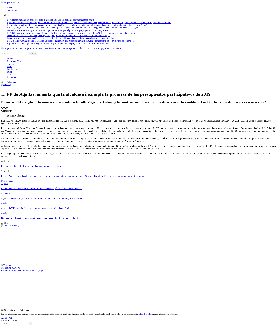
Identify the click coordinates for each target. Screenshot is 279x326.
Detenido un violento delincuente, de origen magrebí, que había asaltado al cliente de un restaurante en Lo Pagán (58, 35)
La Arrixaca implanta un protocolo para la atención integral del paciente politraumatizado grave (50, 20)
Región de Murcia (15, 61)
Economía (11, 77)
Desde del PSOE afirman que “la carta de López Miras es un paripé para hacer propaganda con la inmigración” (58, 30)
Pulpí (9, 71)
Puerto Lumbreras (15, 69)
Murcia (10, 74)
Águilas (10, 64)
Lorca (9, 66)
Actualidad (6, 193)
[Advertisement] (23, 245)
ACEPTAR (6, 318)
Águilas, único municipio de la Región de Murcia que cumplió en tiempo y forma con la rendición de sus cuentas (58, 43)
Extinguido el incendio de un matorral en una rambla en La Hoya (31, 166)
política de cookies (144, 314)
